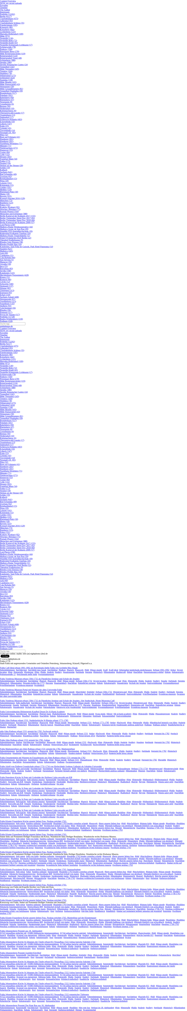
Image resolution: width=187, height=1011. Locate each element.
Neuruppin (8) (6, 102)
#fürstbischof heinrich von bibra (163, 722)
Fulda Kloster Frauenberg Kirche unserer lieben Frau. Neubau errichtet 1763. (33, 821)
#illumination (109, 672)
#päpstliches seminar (87, 683)
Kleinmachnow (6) (8, 111)
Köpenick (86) (6, 27)
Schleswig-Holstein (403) (11, 119)
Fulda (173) (5, 161)
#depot (109, 714)
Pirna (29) (4, 181)
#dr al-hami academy (122, 714)
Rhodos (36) (5, 310)
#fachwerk (121, 722)
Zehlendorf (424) (7, 78)
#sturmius (97, 830)
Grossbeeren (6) (7, 104)
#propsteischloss (70, 937)
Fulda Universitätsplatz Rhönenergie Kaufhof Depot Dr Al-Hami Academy (32, 711)
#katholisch (125, 782)
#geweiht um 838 (15, 782)
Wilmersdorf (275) (8, 75)
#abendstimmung (7, 670)
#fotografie (18, 672)
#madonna (96, 705)
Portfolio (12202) (7, 14)
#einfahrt (90, 692)
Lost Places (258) (7, 225)
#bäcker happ (45, 714)
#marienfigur (144, 924)
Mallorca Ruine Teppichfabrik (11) (15, 235)
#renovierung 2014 (87, 736)
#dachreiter (95, 703)
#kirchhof (176, 955)
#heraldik (162, 760)
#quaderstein (122, 683)
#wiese (128, 937)
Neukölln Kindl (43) (9, 43)
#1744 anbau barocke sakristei (73, 933)
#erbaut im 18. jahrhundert (102, 1007)
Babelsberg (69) (7, 97)
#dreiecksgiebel (97, 768)
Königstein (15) (7, 185)
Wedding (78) (6, 73)
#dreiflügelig (110, 768)
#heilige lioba (73, 782)
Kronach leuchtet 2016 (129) (12, 198)
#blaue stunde (96, 670)
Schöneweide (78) (8, 47)
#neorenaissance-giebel (154, 672)
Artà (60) (4, 253)
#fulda (43, 672)
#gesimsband (48, 771)
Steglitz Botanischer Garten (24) (14, 64)
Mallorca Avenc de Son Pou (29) (14, 229)
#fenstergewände (171, 768)
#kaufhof (26, 716)
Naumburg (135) (7, 303)
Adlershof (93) (6, 21)
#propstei (58, 937)
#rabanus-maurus (120, 845)
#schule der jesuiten (137, 683)
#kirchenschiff (19, 878)
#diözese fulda (44, 935)
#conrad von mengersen (26, 935)
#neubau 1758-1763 (155, 828)
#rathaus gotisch (160, 725)
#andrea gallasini (33, 823)
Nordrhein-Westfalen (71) (11, 143)
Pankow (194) (6, 49)
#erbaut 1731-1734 (139, 768)
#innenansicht (129, 876)
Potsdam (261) (6, 95)
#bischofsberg (133, 823)
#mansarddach (60, 683)
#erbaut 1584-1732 (84, 681)
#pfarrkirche (23, 937)
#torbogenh (121, 694)
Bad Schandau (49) (8, 174)
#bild (87, 670)
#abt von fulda (32, 839)
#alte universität (22, 768)
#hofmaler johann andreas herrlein (95, 876)
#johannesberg (129, 935)
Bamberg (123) (6, 203)
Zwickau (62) (6, 176)
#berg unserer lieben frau (109, 823)
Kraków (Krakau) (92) (10, 207)
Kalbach (3, 170)
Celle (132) (5, 154)
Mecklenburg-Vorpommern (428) (14, 275)
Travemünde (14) (7, 130)
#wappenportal (89, 1010)
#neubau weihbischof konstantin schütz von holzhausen (42, 845)
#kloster (118, 828)
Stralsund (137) (6, 286)
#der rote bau (84, 1007)
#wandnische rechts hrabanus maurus (93, 847)
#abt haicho (21, 779)
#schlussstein (60, 957)
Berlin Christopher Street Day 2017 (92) (17, 218)
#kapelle (73, 893)
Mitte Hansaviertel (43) (10, 84)
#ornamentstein (29, 762)
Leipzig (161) (6, 183)
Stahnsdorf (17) (6, 117)
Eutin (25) (4, 126)
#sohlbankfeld (108, 694)
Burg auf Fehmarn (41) (10, 137)
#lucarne (49, 683)
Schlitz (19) (5, 168)
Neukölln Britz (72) (8, 40)
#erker (173, 670)
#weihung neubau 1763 (112, 830)
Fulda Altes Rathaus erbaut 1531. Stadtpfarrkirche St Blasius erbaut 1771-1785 (34, 720)
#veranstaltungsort (46, 674)
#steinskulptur (49, 707)
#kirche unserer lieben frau (102, 828)
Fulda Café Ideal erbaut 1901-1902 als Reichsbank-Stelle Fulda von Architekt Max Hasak (39, 668)
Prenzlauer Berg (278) (9, 51)
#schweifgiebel (99, 744)
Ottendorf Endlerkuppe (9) (11, 240)
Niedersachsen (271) (9, 148)
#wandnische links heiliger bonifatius (60, 847)
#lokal (129, 672)
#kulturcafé (121, 672)
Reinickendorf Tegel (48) (11, 58)
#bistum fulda (146, 823)
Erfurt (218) (5, 295)
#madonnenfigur (109, 705)
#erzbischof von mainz (100, 841)
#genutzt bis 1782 (161, 733)
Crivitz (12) (5, 282)
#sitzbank (97, 716)
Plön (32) (4, 135)
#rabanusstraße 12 (8, 674)
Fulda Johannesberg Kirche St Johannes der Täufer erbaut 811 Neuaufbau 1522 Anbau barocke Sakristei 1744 (47, 942)
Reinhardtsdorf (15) (8, 178)
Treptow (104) (6, 71)
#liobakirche (151, 782)
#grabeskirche (49, 782)
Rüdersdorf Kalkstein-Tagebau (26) (15, 233)
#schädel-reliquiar (47, 784)
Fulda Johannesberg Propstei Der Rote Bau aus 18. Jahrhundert (27, 1005)
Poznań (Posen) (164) (9, 211)
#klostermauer (132, 924)
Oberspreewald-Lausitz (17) (12, 113)
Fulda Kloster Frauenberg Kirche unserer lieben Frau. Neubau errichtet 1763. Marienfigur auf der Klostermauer (48, 918)
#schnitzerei (74, 744)
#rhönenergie (75, 716)
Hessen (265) (5, 157)
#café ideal (113, 670)
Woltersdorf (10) (7, 108)
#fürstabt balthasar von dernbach (119, 825)
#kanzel (139, 876)
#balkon (62, 670)
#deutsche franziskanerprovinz (13, 825)
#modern (34, 716)
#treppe (78, 1010)
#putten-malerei (75, 753)
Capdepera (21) (6, 255)
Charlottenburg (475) (9, 18)
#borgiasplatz (73, 722)
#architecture (21, 670)
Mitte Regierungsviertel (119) (12, 53)
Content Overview (8, 328)
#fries (36, 672)
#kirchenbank (6, 878)
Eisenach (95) (6, 293)
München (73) (6, 200)
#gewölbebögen (24, 876)
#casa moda (100, 714)
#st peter (60, 784)
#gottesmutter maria (47, 828)
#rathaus (148, 725)
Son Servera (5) (7, 260)
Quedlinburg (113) (8, 301)
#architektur (52, 670)
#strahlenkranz (96, 926)
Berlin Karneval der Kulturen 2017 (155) (17, 216)
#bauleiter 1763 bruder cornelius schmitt (70, 823)
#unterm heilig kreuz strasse (119, 736)
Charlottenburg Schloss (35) (12, 23)
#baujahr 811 (143, 944)
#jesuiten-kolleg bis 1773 (33, 683)
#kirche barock (46, 725)
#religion (35, 784)
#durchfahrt (81, 692)
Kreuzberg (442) (7, 29)
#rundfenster (5, 773)
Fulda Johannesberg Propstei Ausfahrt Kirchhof (20, 953)
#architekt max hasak (37, 670)
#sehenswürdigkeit (72, 830)
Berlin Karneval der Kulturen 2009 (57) (17, 222)
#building (121, 779)
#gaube (164, 681)
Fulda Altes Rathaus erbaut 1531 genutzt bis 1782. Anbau (25, 740)
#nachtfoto (138, 672)
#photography (178, 672)
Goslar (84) (5, 152)
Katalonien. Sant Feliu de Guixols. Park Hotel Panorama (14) (26, 246)
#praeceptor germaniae (102, 845)
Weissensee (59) (7, 86)
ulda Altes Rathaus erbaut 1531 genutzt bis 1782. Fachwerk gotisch (29, 731)
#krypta (142, 782)
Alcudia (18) (5, 264)
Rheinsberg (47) (7, 100)
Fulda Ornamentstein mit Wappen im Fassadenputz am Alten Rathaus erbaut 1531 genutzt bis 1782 (42, 758)
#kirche (134, 782)
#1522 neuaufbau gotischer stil (13, 933)
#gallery (58, 672)
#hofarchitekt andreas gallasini (111, 771)
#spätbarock (86, 830)
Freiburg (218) (6, 321)
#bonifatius (170, 823)
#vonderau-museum (24, 685)
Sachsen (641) (6, 172)
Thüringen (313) (7, 290)
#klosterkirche (129, 828)
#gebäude (80, 672)
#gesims (88, 672)
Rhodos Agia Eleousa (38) (11, 242)
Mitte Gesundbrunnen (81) (11, 89)
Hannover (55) (6, 150)
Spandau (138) (6, 80)
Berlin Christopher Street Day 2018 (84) (17, 220)
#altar (28, 872)
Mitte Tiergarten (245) (9, 69)
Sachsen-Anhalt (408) (9, 297)
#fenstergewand (114, 681)
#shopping (87, 716)
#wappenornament (74, 762)
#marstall (158, 935)
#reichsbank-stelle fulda (27, 674)
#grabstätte (61, 782)
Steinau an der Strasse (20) (11, 165)
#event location (99, 681)
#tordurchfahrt (103, 957)
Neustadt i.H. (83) (8, 132)
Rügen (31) (5, 277)
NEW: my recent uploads (11, 3)
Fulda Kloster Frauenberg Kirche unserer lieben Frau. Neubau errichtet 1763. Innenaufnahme (40, 869)
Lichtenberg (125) (8, 32)
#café (105, 670)
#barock (70, 670)
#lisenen (141, 771)
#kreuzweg (139, 893)
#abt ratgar (20, 823)
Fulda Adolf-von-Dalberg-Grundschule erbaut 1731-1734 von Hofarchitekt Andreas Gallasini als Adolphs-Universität (51, 766)
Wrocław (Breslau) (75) (10, 209)
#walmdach (39, 685)
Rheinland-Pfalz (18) (9, 192)
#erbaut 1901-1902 (161, 670)
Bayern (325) (5, 196)
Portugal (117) (6, 312)
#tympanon (17, 773)
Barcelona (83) (6, 268)
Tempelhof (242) (7, 67)
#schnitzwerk (86, 744)
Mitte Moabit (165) (8, 82)
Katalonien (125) (7, 273)
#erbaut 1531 (86, 722)
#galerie (50, 672)
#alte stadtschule (23, 703)
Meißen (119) (6, 189)
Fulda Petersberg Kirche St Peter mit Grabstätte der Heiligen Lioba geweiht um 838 (36, 777)
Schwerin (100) (6, 284)
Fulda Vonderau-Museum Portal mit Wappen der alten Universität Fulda (31, 690)
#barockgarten (144, 933)
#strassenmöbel (108, 716)
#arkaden (43, 733)
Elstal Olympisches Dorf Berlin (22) (15, 238)
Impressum (4, 12)
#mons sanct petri (165, 782)
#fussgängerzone (162, 714)
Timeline (4, 7)
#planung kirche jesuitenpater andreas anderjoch (122, 725)
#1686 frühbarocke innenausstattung (43, 933)
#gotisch (174, 733)
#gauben (140, 742)
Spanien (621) (6, 249)
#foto (10, 672)
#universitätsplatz (154, 683)
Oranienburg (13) (7, 115)
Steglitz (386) (6, 62)
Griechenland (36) (8, 308)
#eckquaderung (123, 768)
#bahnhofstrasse (59, 714)
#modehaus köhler (62, 725)
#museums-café (137, 705)
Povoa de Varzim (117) (10, 314)
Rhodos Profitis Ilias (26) (11, 244)
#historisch (98, 672)
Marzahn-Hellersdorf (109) (11, 34)
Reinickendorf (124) (9, 56)
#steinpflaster (90, 957)
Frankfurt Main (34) (8, 159)
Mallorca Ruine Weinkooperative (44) (16, 227)
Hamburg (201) (6, 139)
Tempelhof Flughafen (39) (11, 91)
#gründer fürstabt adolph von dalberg (71, 771)
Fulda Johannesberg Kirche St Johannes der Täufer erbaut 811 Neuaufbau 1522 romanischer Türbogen (44, 994)
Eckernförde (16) (7, 121)
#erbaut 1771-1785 (101, 722)
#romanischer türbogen (71, 1001)
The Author (5, 10)
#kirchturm (148, 843)
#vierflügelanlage (7, 685)
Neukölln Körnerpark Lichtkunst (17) (16, 45)
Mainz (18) (5, 194)
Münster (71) (5, 146)
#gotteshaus (37, 782)
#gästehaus (4, 828)
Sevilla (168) (5, 271)
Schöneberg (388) (7, 60)
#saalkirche (102, 937)
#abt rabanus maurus (36, 779)
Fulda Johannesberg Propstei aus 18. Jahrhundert (21, 931)
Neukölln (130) (6, 38)
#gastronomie (69, 672)
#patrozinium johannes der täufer (161, 946)
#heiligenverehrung (88, 782)
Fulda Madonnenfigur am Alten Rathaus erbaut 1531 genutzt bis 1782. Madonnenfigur (37, 749)
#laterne (148, 893)
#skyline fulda (106, 896)
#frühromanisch (161, 779)
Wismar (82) (5, 288)
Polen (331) (5, 205)
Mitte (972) (5, 36)
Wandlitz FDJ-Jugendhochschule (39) (16, 231)
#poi (52, 830)
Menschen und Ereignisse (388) (13, 214)
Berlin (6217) (6, 16)
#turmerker (11, 727)
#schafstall (49, 957)
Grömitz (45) (5, 128)
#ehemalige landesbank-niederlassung (135, 670)
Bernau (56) (5, 106)
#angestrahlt (51, 779)
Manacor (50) (6, 262)
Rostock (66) (5, 279)
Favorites (4, 5)
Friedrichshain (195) (9, 25)
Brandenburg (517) (8, 93)
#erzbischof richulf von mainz (57, 825)
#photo (168, 672)
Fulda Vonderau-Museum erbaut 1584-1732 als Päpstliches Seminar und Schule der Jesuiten (40, 679)
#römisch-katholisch (87, 937)
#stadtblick (129, 896)
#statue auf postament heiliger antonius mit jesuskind (139, 911)
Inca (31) (4, 266)
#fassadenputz (86, 760)
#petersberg (5, 784)
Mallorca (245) (6, 251)
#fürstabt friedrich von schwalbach (149, 825)
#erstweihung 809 (35, 825)
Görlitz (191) (5, 187)
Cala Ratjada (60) (7, 257)
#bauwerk (79, 670)
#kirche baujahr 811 (145, 935)
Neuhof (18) (5, 163)
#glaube (27, 782)
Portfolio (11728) (7, 317)
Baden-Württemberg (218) (11, 319)
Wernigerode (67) (7, 299)
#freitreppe (28, 672)
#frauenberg (92, 825)
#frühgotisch (148, 779)
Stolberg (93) (5, 306)
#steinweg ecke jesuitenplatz (68, 707)
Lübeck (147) (6, 124)
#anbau (19, 742)
